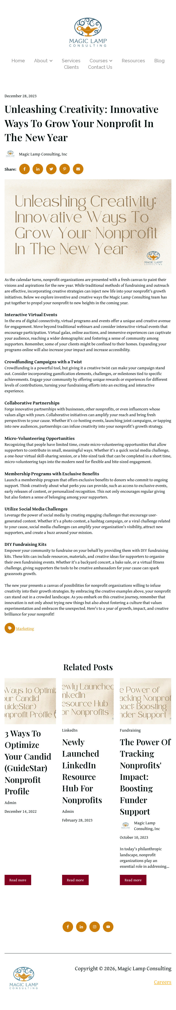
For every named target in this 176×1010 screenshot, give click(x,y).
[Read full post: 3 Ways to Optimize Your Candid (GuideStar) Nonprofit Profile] (30, 701)
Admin (10, 802)
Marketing (25, 628)
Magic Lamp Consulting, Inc (43, 154)
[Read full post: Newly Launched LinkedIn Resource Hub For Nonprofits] (87, 701)
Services (71, 60)
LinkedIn (69, 730)
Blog (159, 60)
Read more (17, 880)
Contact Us (100, 67)
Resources (133, 60)
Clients (71, 67)
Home (18, 60)
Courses (99, 60)
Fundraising (130, 730)
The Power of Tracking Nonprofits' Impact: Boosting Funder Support (145, 776)
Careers (162, 982)
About (41, 60)
